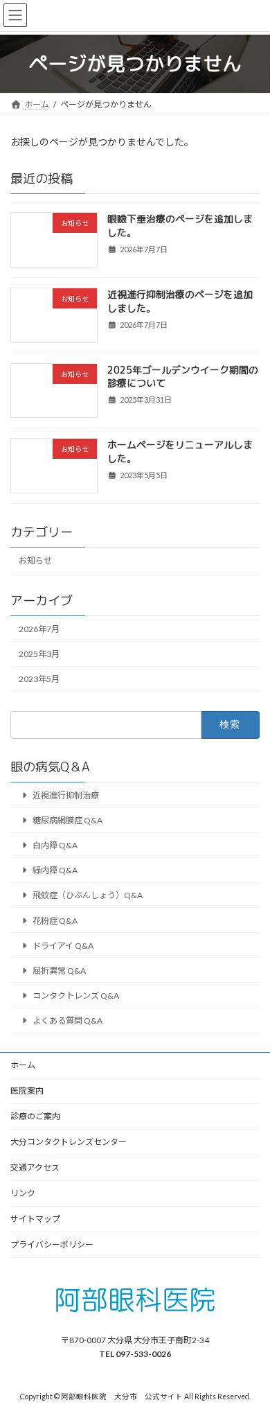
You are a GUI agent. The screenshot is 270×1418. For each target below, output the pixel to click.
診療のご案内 (35, 1116)
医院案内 (27, 1090)
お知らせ (35, 559)
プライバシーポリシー (51, 1244)
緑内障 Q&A (55, 870)
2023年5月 (39, 679)
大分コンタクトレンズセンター (68, 1142)
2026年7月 (39, 629)
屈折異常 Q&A (59, 970)
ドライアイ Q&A (63, 945)
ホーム (22, 1065)
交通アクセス (35, 1167)
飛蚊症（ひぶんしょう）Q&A (88, 895)
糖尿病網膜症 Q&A (67, 820)
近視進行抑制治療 (66, 795)
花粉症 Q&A (55, 920)
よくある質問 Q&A (67, 1020)
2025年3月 (39, 654)
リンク (22, 1193)
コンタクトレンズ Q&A (76, 995)
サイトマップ (35, 1219)
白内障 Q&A (55, 845)
